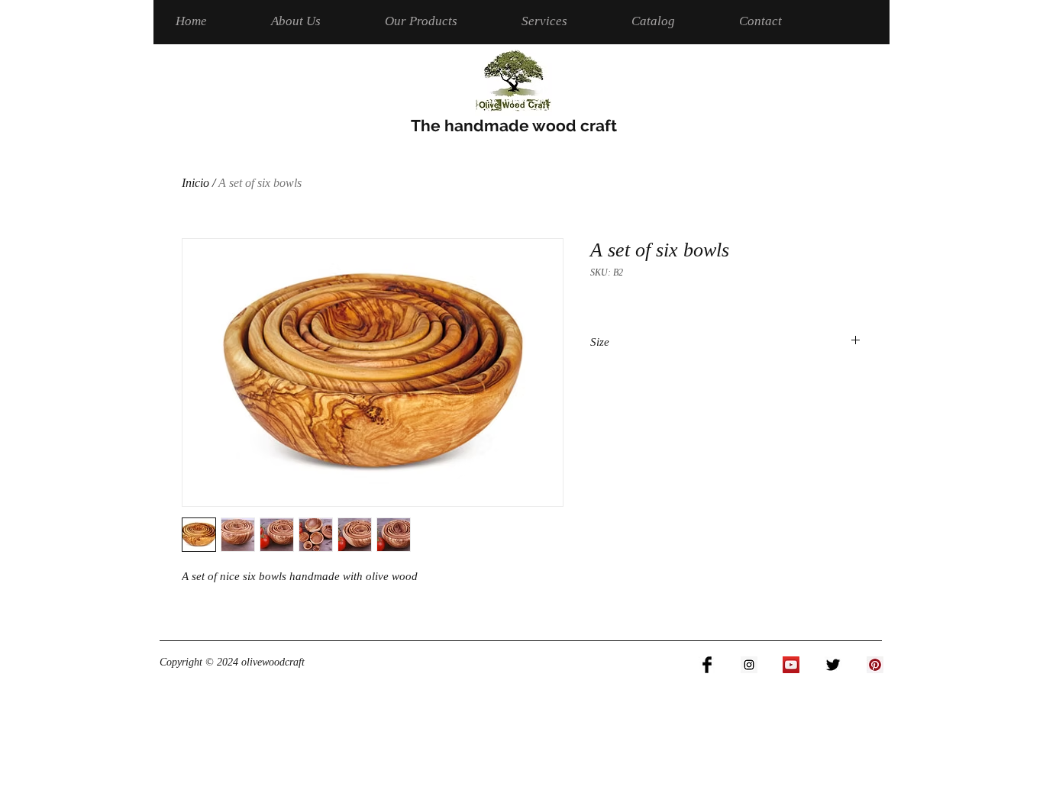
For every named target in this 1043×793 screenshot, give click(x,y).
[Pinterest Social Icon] (875, 664)
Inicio (195, 182)
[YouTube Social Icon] (791, 664)
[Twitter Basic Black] (833, 664)
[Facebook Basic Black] (707, 664)
